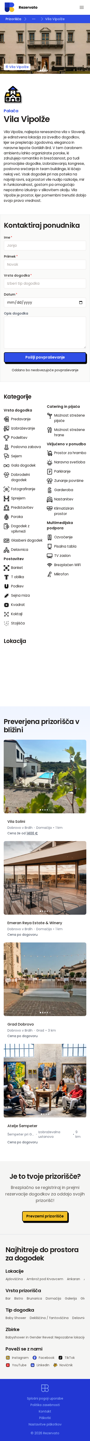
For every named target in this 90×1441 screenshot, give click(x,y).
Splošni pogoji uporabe (45, 1398)
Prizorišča (13, 19)
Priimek (11, 256)
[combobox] (45, 283)
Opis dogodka (16, 313)
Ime (8, 237)
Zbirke (12, 1329)
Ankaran (73, 1279)
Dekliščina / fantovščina (49, 1318)
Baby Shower (16, 1318)
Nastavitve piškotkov (45, 1424)
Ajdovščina (14, 1279)
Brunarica (34, 1298)
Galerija (71, 1298)
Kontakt (45, 1411)
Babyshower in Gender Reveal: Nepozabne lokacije (46, 1337)
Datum (10, 294)
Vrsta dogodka (18, 275)
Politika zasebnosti (45, 1405)
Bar (8, 1298)
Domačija (53, 1298)
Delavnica (80, 1318)
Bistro (18, 1298)
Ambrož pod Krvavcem (45, 1279)
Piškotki (45, 1418)
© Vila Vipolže (17, 67)
